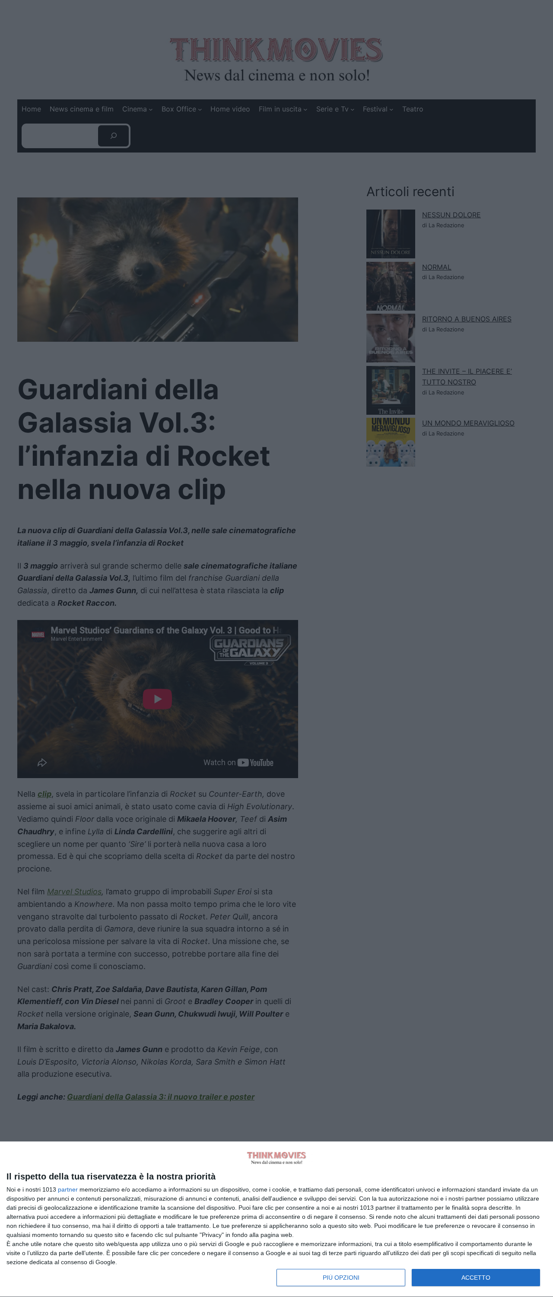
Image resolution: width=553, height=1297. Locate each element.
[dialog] (276, 1219)
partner (68, 1189)
